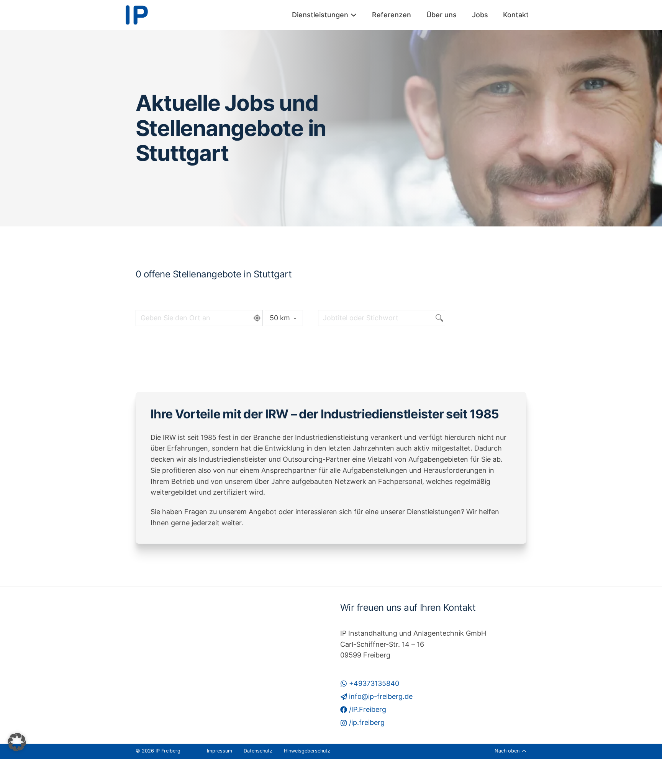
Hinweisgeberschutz (307, 751)
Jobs (480, 15)
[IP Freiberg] (137, 15)
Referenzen (391, 15)
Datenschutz (258, 751)
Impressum (219, 751)
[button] (17, 742)
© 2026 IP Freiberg (158, 751)
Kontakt (516, 15)
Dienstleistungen (320, 15)
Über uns (441, 15)
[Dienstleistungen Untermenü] (353, 14)
